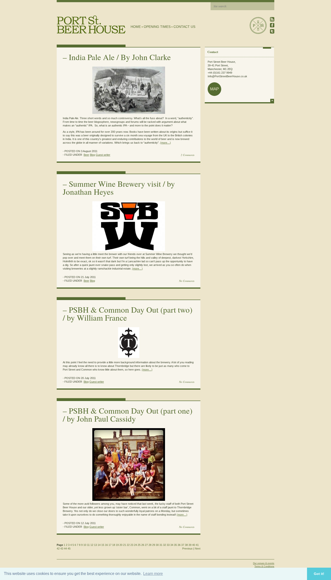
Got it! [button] (319, 574)
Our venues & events (263, 563)
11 (88, 544)
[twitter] (272, 31)
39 (190, 544)
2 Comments (187, 155)
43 (61, 548)
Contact (212, 51)
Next (197, 548)
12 (91, 544)
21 (124, 544)
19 (117, 544)
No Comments (186, 281)
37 (182, 544)
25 (139, 544)
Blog (92, 154)
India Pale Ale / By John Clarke (120, 57)
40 (193, 544)
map (214, 89)
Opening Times (157, 27)
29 (153, 544)
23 (131, 544)
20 (120, 544)
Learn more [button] (153, 574)
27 (146, 544)
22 (128, 544)
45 (69, 548)
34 (171, 544)
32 (164, 544)
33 (168, 544)
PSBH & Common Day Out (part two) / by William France (127, 313)
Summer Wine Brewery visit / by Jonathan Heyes (119, 187)
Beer (86, 154)
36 (179, 544)
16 (106, 544)
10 (84, 544)
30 (157, 544)
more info (272, 100)
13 (95, 544)
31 (160, 544)
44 (65, 548)
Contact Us (184, 27)
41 (197, 544)
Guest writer (103, 154)
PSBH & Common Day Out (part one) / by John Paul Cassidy (127, 414)
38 (186, 544)
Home (136, 27)
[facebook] (272, 25)
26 (142, 544)
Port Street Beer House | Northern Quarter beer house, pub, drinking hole (91, 24)
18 (113, 544)
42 (58, 548)
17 (110, 544)
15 (102, 544)
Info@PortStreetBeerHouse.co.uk (227, 76)
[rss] (272, 19)
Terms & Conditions (264, 566)
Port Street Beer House (258, 25)
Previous (187, 548)
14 (99, 544)
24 (135, 544)
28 (150, 544)
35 (175, 544)
